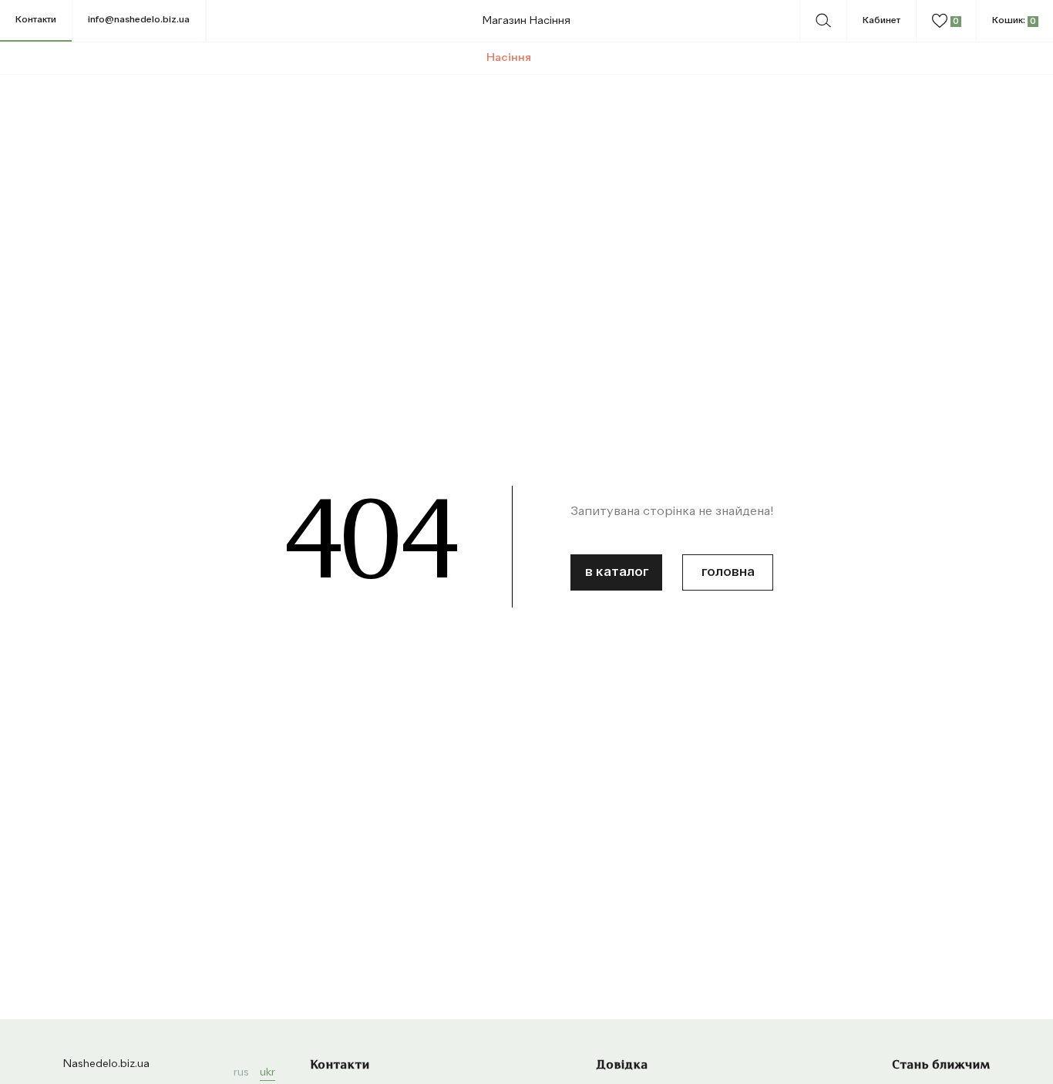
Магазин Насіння (526, 20)
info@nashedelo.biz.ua (139, 20)
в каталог (616, 572)
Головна (728, 572)
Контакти (35, 20)
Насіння (508, 57)
